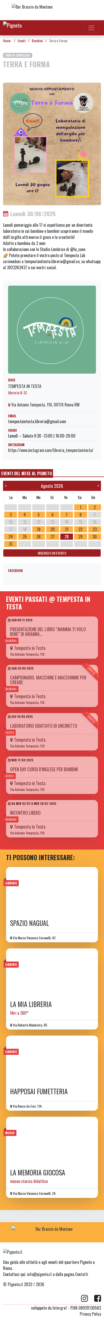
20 (52, 529)
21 (66, 529)
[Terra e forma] (52, 143)
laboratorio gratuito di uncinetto (43, 725)
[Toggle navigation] (91, 28)
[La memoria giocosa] (52, 1141)
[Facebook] (97, 1298)
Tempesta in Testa (24, 386)
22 (81, 529)
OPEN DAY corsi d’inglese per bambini (44, 769)
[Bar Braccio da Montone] (52, 10)
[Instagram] (87, 1298)
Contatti (81, 1274)
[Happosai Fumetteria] (52, 1060)
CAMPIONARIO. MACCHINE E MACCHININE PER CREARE (48, 680)
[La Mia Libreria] (52, 972)
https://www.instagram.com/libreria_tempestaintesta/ (50, 450)
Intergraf (60, 1308)
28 (67, 537)
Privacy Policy (90, 1314)
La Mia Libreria (31, 1004)
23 (95, 529)
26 (39, 537)
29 (81, 537)
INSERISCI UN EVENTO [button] (52, 553)
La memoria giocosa (37, 1172)
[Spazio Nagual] (52, 891)
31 (10, 544)
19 (38, 529)
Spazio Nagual (29, 923)
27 (53, 537)
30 (94, 537)
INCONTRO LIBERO (25, 812)
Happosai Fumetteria (39, 1091)
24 (11, 537)
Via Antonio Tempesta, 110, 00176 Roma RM (45, 405)
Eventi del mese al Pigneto (26, 473)
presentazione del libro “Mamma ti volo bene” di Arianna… (48, 631)
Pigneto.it (15, 1284)
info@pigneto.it (39, 1274)
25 (25, 537)
